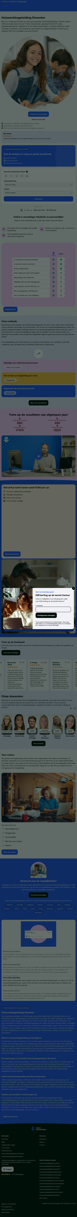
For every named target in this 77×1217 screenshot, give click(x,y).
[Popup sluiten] (73, 588)
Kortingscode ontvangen (46, 615)
